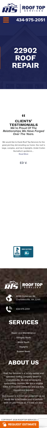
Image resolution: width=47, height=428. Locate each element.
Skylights (23, 347)
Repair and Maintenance (23, 333)
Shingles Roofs (23, 338)
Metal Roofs (23, 342)
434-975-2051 (30, 20)
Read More (23, 154)
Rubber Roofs (23, 351)
